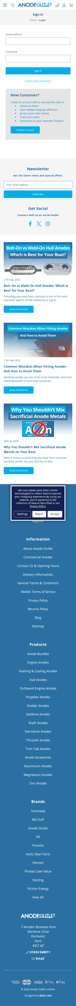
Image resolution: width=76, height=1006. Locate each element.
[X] (38, 223)
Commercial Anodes (38, 557)
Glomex (38, 862)
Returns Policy (38, 609)
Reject (39, 514)
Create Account (25, 130)
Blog (38, 617)
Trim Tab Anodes (38, 749)
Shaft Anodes (38, 723)
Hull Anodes (38, 680)
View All (38, 897)
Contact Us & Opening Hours (38, 566)
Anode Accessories (38, 757)
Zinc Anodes (38, 783)
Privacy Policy (38, 600)
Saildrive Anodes (38, 714)
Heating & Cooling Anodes (38, 671)
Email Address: (14, 34)
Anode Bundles (38, 654)
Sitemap (38, 626)
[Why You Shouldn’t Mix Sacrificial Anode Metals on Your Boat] (38, 421)
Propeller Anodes (38, 697)
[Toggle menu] (5, 5)
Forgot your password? (38, 80)
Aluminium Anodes (38, 766)
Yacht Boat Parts (38, 854)
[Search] (13, 5)
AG (38, 837)
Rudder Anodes (38, 706)
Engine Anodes (38, 662)
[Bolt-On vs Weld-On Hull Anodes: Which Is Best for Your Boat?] (38, 259)
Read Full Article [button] (19, 309)
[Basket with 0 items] (71, 5)
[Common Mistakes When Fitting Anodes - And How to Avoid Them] (38, 340)
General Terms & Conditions (38, 583)
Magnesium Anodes (38, 775)
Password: (11, 51)
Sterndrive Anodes (38, 731)
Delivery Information (38, 574)
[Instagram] (47, 223)
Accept (54, 514)
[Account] (64, 5)
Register (38, 521)
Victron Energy (38, 888)
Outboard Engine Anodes (38, 688)
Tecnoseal (38, 811)
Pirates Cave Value (38, 871)
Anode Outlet (38, 828)
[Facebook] (30, 223)
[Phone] (57, 5)
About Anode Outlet (38, 548)
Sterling (38, 880)
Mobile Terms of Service (38, 592)
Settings (22, 514)
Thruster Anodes (38, 740)
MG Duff (38, 819)
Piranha (38, 845)
